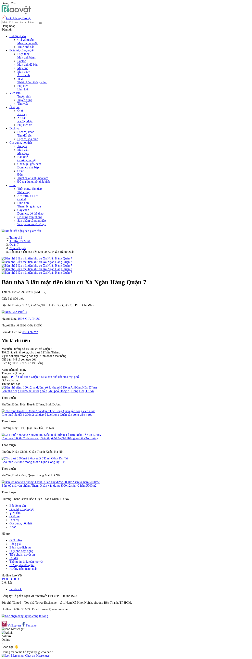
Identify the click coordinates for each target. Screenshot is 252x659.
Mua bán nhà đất (27, 43)
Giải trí (21, 199)
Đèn (20, 174)
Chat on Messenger (36, 655)
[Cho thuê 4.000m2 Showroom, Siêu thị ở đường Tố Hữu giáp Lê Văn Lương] (51, 434)
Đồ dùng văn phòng (29, 217)
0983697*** (30, 332)
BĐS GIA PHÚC (29, 318)
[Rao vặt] (16, 13)
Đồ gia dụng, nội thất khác (33, 181)
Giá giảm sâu (25, 39)
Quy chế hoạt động (21, 551)
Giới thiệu (15, 540)
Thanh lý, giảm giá (29, 206)
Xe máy (22, 114)
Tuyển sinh (24, 96)
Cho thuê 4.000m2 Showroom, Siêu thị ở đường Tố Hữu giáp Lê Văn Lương (50, 438)
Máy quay (23, 71)
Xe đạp (21, 117)
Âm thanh (23, 75)
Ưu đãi (13, 558)
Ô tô (20, 110)
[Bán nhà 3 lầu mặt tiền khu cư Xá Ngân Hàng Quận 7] (37, 258)
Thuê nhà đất (25, 46)
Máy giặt (22, 149)
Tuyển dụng (24, 100)
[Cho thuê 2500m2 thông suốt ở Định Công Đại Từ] (35, 458)
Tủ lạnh (22, 146)
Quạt (20, 171)
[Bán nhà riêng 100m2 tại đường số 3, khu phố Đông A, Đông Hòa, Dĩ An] (49, 387)
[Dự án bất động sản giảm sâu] (21, 230)
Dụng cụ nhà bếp (28, 167)
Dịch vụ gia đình (27, 139)
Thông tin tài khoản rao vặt (26, 561)
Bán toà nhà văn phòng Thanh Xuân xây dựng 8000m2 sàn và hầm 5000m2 (49, 485)
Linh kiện (23, 89)
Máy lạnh (23, 153)
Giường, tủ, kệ (26, 160)
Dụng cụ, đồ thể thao (30, 213)
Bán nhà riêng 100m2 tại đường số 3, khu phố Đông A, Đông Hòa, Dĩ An (48, 391)
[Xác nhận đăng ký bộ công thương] (25, 616)
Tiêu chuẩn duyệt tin (22, 554)
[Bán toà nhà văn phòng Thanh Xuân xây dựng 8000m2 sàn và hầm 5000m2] (51, 482)
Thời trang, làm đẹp (29, 188)
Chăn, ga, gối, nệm (29, 163)
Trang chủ (15, 237)
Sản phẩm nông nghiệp (31, 224)
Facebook (15, 589)
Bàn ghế (22, 156)
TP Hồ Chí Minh (20, 241)
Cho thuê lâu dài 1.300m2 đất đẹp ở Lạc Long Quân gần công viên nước (47, 414)
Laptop (21, 61)
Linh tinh (23, 202)
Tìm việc (22, 103)
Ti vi (20, 78)
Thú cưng (23, 192)
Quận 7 (14, 244)
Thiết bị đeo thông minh (32, 82)
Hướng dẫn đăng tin (21, 565)
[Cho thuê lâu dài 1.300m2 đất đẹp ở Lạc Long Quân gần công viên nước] (48, 411)
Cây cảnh (23, 210)
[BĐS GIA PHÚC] (14, 312)
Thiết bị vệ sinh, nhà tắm (32, 178)
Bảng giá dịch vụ (20, 547)
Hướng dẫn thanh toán (23, 568)
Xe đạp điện (24, 121)
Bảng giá (15, 544)
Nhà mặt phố (17, 248)
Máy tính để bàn (27, 64)
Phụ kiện (22, 85)
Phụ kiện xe (24, 124)
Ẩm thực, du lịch (27, 195)
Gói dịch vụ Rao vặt (18, 18)
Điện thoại (23, 54)
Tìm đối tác (24, 135)
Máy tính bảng (26, 57)
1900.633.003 (10, 579)
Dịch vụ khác (25, 132)
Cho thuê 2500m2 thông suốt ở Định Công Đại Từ (33, 462)
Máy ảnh (22, 68)
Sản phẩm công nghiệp (31, 220)
